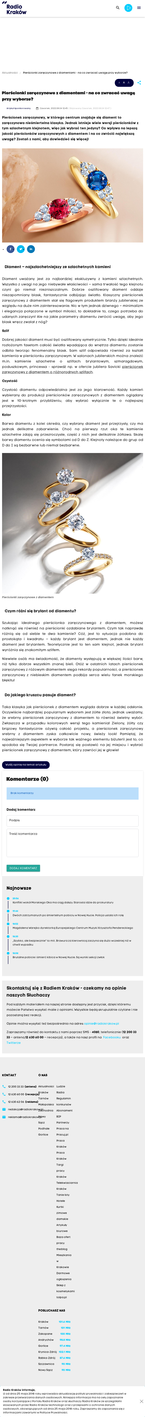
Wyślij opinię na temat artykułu (25, 764)
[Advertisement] (72, 44)
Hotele (60, 1201)
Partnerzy (62, 1122)
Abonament (64, 1110)
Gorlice (43, 1134)
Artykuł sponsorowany (19, 109)
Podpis (14, 820)
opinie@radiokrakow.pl (101, 1023)
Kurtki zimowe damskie (62, 1213)
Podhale (43, 1128)
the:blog (61, 1249)
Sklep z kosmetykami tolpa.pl (65, 1291)
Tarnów (43, 1098)
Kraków (43, 1092)
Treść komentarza (23, 834)
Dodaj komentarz (23, 868)
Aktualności (10, 73)
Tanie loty (62, 1195)
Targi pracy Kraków (61, 1171)
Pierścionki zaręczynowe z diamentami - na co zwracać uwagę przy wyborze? (75, 73)
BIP (58, 1116)
